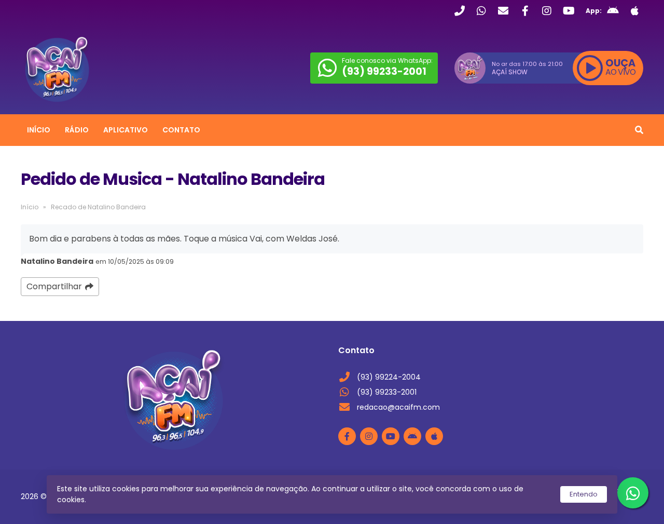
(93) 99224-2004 (389, 377)
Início (38, 130)
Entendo (584, 494)
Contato (181, 130)
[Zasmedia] (617, 503)
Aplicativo (125, 130)
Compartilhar (54, 286)
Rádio (77, 130)
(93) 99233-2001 (387, 392)
